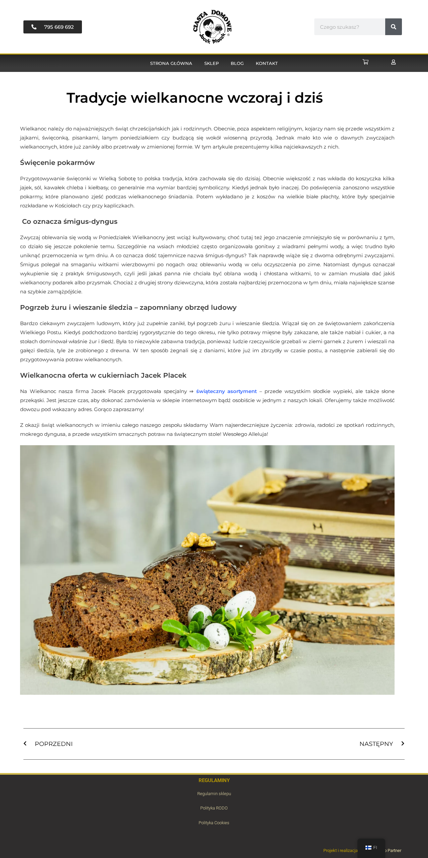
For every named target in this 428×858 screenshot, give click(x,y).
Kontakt (267, 63)
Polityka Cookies (214, 822)
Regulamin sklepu (214, 793)
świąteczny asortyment (226, 391)
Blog (237, 63)
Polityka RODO (214, 808)
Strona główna (171, 63)
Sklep (211, 63)
